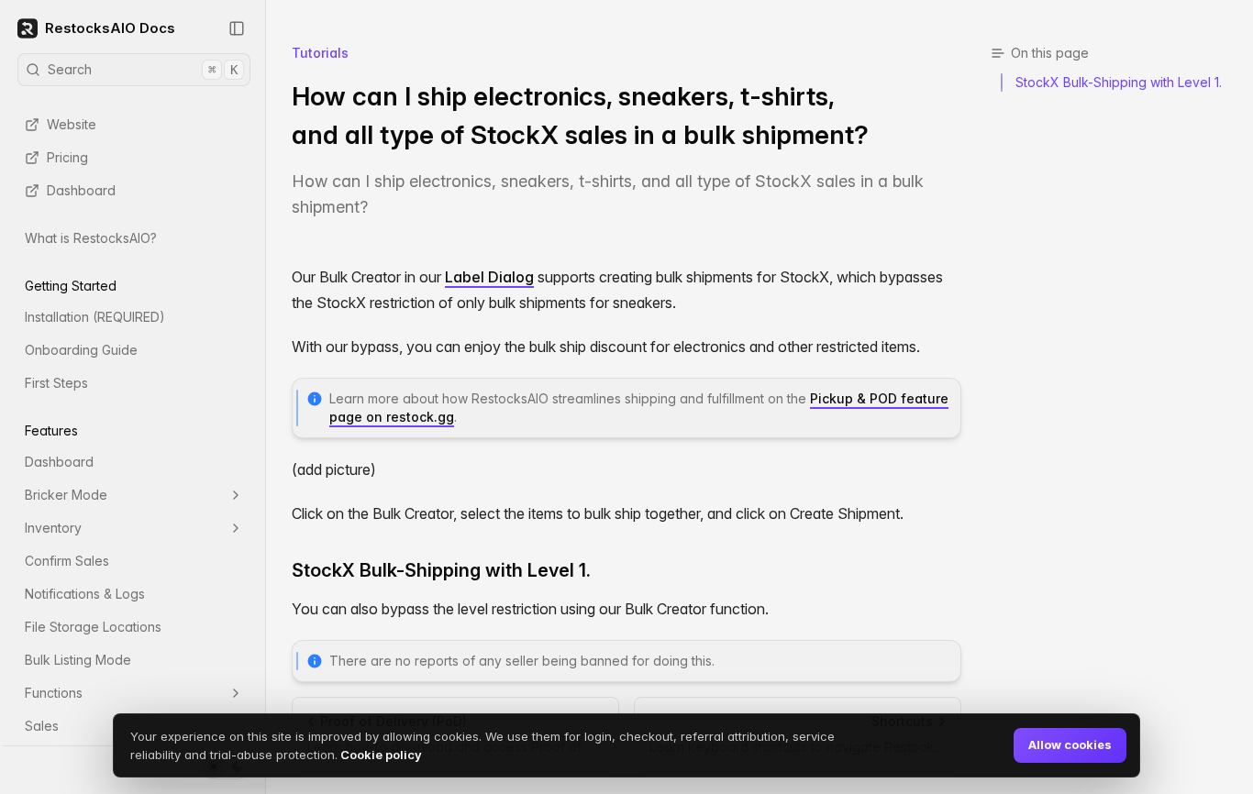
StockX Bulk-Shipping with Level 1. (441, 570)
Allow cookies (1070, 744)
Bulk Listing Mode (78, 659)
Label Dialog (489, 277)
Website (71, 124)
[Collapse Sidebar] (236, 28)
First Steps (56, 383)
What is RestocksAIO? (91, 238)
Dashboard (81, 190)
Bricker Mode (66, 494)
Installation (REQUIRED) (95, 317)
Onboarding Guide (81, 350)
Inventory (53, 527)
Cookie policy (380, 754)
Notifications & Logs (85, 593)
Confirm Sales (67, 560)
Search (143, 69)
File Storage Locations (93, 626)
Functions (54, 692)
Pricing (67, 157)
